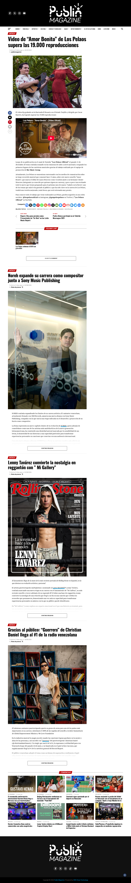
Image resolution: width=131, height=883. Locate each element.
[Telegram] (75, 205)
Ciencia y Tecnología (55, 29)
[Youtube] (64, 205)
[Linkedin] (34, 205)
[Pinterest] (38, 205)
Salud (66, 29)
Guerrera (45, 740)
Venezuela (26, 29)
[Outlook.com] (71, 205)
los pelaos (69, 209)
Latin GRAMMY (59, 588)
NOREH (63, 426)
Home (99, 29)
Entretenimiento (76, 29)
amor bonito (32, 209)
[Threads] (53, 205)
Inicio (113, 29)
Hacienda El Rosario (57, 209)
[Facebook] (26, 205)
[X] (30, 205)
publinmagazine (16, 52)
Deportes (34, 29)
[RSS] (45, 205)
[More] (83, 205)
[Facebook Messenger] (60, 205)
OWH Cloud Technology (80, 880)
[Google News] (79, 205)
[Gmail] (68, 205)
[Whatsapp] (41, 205)
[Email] (56, 205)
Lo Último (106, 29)
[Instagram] (49, 205)
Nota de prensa (16, 287)
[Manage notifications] (124, 875)
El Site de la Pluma (89, 29)
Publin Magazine (59, 880)
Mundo (18, 29)
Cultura (43, 29)
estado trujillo (43, 209)
